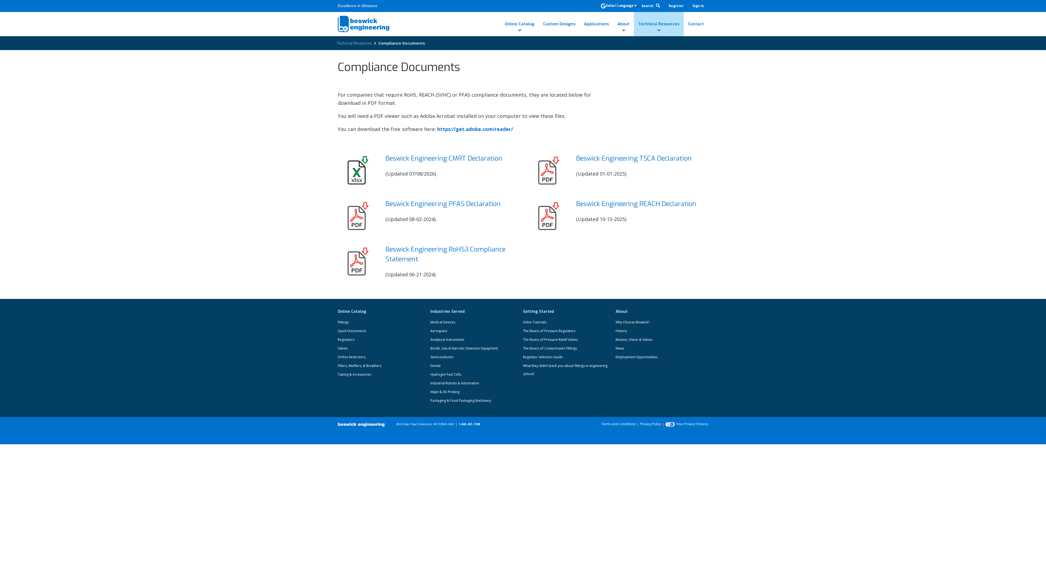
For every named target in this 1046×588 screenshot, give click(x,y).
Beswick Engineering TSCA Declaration (634, 158)
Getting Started (538, 311)
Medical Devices (442, 322)
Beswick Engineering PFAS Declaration (443, 204)
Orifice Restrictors (352, 357)
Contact (696, 24)
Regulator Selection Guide (543, 357)
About (624, 24)
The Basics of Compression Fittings (550, 348)
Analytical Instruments (447, 339)
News (620, 348)
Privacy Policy (650, 424)
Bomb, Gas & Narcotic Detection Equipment (464, 348)
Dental (435, 365)
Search (647, 6)
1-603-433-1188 (469, 424)
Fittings (343, 322)
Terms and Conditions (618, 424)
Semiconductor (442, 357)
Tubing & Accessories (354, 374)
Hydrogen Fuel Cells (445, 374)
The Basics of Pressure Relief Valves (550, 339)
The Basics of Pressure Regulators (549, 331)
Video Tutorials (534, 322)
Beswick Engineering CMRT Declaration (443, 158)
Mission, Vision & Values (634, 339)
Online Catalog (519, 24)
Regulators (346, 339)
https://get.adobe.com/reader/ (475, 129)
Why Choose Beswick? (632, 322)
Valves (343, 348)
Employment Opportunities (637, 357)
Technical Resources (658, 24)
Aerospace (438, 331)
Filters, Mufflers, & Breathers (359, 365)
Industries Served (447, 311)
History (621, 331)
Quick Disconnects (352, 331)
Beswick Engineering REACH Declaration (636, 204)
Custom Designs (559, 24)
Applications (596, 24)
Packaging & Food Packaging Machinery (460, 400)
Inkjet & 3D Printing (445, 392)
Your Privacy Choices (692, 424)
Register (676, 6)
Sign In (698, 6)
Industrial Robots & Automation (454, 383)
